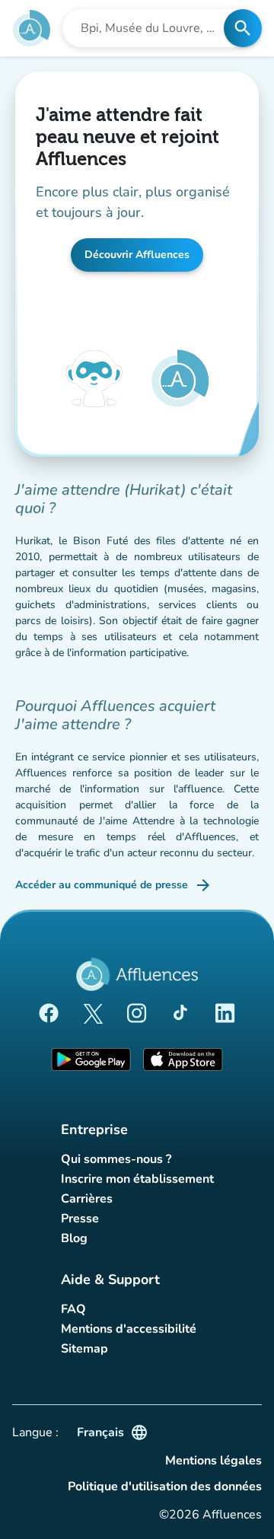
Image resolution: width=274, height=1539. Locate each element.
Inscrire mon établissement (137, 1179)
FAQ (73, 1309)
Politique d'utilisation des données (165, 1486)
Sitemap (84, 1349)
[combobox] (148, 28)
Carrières (87, 1199)
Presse (80, 1218)
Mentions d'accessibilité (128, 1329)
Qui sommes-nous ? (116, 1159)
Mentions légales (213, 1460)
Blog (74, 1238)
